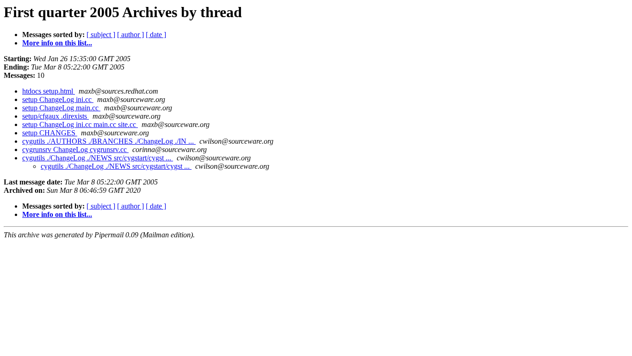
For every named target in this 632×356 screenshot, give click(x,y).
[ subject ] (101, 34)
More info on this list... (57, 43)
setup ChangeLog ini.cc (57, 99)
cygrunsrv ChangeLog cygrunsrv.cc (75, 149)
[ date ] (156, 34)
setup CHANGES (49, 133)
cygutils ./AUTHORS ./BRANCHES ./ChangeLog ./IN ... (109, 141)
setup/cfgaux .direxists (55, 116)
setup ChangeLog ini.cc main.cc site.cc (80, 124)
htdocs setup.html (48, 91)
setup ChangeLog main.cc (61, 108)
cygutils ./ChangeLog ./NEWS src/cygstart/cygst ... (97, 158)
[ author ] (130, 34)
